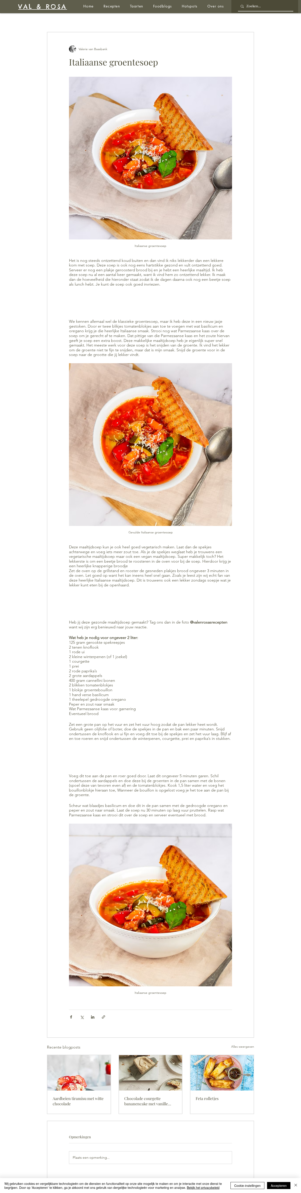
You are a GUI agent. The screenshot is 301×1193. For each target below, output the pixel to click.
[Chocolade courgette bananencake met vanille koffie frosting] (150, 1073)
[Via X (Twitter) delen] (82, 1017)
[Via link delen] (103, 1017)
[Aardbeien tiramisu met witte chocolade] (79, 1073)
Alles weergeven (242, 1047)
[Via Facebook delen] (71, 1017)
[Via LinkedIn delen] (93, 1017)
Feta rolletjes (207, 1098)
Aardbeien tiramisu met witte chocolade (78, 1101)
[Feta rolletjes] (222, 1073)
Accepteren (279, 1185)
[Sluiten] (295, 1185)
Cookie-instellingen (247, 1185)
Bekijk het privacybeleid (203, 1187)
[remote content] (150, 303)
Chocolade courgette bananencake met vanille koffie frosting (146, 1101)
